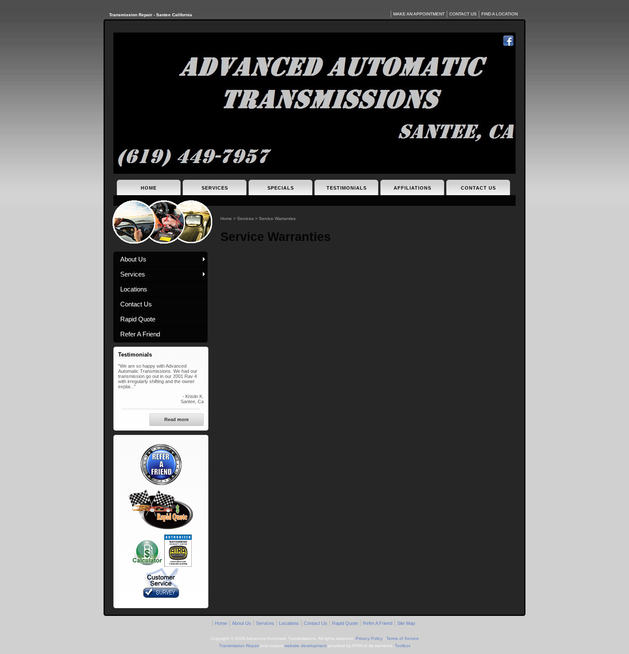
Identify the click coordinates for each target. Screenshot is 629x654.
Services (215, 187)
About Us (133, 259)
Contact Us (478, 187)
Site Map (406, 623)
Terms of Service (402, 638)
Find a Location (499, 14)
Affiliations (412, 187)
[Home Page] (314, 103)
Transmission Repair (239, 645)
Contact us (463, 14)
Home (149, 187)
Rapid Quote (137, 319)
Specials (280, 187)
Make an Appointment (419, 14)
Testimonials (346, 187)
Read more (176, 419)
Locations (133, 289)
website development (305, 645)
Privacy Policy (369, 638)
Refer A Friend (140, 334)
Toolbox (402, 645)
